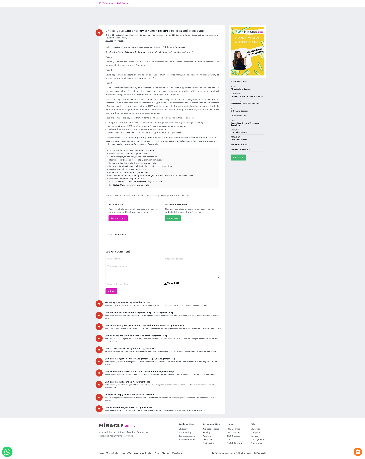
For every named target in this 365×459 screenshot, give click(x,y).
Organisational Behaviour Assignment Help (129, 172)
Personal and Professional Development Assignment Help (135, 182)
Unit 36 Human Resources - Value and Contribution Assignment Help (139, 371)
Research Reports (187, 439)
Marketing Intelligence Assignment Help (127, 169)
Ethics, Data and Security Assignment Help (128, 154)
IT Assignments (258, 439)
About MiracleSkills (108, 453)
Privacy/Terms (162, 453)
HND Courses (233, 429)
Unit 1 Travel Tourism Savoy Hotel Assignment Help (130, 348)
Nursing (206, 432)
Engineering (208, 443)
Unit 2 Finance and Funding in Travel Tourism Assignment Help (136, 336)
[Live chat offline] (358, 452)
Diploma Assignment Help (138, 52)
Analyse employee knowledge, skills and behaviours (133, 157)
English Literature (235, 443)
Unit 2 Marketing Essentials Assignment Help (127, 382)
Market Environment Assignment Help (126, 179)
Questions (177, 453)
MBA (229, 439)
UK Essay (183, 429)
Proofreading (185, 432)
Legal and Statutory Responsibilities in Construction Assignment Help (140, 166)
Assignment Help (142, 453)
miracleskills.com (107, 432)
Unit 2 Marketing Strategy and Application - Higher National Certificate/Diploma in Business (151, 175)
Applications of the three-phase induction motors (131, 150)
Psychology (208, 436)
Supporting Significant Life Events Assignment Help (132, 163)
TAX (210, 439)
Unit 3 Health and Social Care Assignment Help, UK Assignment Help (139, 312)
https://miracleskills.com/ (177, 195)
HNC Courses (233, 432)
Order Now (172, 218)
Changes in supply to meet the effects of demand (129, 394)
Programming (257, 443)
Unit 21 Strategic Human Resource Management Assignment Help (137, 35)
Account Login (118, 218)
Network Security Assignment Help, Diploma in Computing (136, 160)
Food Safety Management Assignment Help (129, 185)
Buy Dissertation (187, 436)
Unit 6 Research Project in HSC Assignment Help (129, 407)
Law (204, 439)
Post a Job (238, 157)
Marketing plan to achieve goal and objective (127, 302)
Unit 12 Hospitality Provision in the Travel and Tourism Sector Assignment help (144, 325)
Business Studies (211, 429)
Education (255, 429)
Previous (109, 41)
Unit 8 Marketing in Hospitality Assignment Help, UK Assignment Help (140, 359)
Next (121, 41)
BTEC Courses (233, 436)
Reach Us (126, 453)
